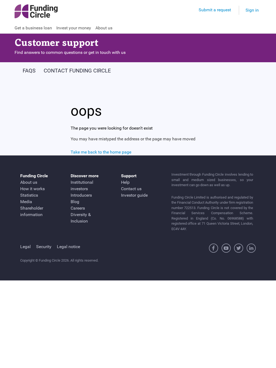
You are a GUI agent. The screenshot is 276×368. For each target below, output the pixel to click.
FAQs (29, 70)
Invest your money (73, 27)
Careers (78, 208)
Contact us (131, 188)
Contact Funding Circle (77, 70)
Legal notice (68, 246)
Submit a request (215, 9)
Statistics (29, 195)
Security (43, 246)
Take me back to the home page (101, 152)
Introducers (81, 195)
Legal (25, 246)
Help (125, 182)
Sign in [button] (252, 10)
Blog (75, 201)
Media (26, 201)
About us (103, 27)
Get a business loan (33, 27)
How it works (32, 188)
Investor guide (134, 195)
